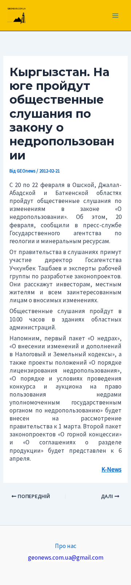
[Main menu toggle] (115, 15)
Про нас (65, 546)
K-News (112, 469)
